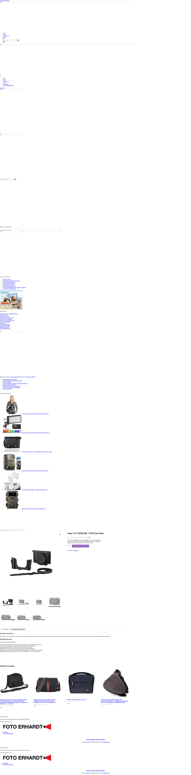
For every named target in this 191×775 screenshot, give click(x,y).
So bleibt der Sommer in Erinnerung (11, 280)
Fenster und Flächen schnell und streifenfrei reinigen (15, 383)
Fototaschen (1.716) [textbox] (30, 230)
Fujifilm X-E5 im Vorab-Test (7, 317)
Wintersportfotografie (5, 328)
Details (89, 537)
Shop (4, 37)
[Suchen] (18, 40)
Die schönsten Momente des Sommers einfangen (14, 287)
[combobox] (30, 230)
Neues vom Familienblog (28, 377)
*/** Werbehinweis (105, 742)
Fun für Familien (7, 382)
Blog (4, 34)
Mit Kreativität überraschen (9, 286)
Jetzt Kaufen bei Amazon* (80, 546)
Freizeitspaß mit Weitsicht (9, 283)
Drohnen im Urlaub (4, 316)
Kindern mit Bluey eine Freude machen (12, 380)
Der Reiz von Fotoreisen (9, 284)
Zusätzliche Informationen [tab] (17, 629)
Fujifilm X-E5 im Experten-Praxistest (9, 313)
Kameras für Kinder (4, 327)
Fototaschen (5, 530)
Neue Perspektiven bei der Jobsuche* (95, 739)
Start (4, 33)
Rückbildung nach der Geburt (10, 379)
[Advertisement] (11, 202)
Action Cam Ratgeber (5, 321)
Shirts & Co (6, 36)
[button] (59, 534)
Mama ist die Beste (7, 388)
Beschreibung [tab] (5, 629)
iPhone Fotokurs (7, 279)
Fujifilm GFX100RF (5, 326)
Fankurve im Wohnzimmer (9, 384)
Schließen (2, 88)
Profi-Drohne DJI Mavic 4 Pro (7, 320)
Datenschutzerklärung (8, 85)
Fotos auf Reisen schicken (9, 282)
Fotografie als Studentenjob (9, 288)
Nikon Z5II (2, 323)
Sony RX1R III (3, 315)
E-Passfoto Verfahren (5, 324)
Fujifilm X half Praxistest (6, 319)
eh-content (87, 742)
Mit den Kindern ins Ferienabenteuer (11, 386)
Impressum (5, 84)
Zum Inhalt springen (5, 0)
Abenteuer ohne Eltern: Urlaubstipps (11, 387)
